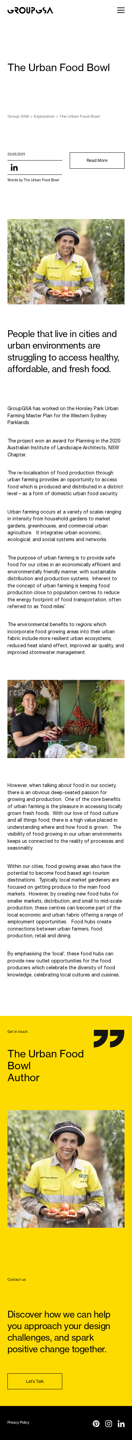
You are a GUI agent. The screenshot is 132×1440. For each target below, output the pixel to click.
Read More (97, 160)
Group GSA (18, 116)
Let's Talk (35, 1381)
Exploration (44, 116)
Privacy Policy (18, 1422)
